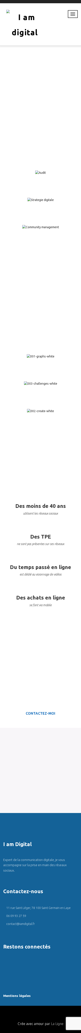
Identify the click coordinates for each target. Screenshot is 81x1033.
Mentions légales (17, 996)
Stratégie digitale (40, 207)
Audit (40, 180)
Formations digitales (40, 363)
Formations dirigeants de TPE (40, 391)
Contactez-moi (40, 713)
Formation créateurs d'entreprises (40, 421)
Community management (40, 234)
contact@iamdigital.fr (20, 924)
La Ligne (57, 1024)
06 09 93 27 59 (16, 916)
